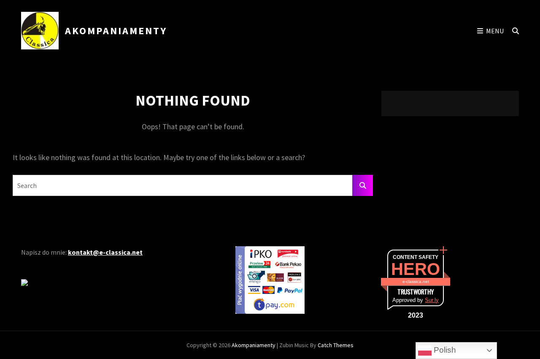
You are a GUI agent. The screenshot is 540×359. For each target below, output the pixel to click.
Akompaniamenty (116, 30)
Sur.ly (432, 300)
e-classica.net (415, 281)
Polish (444, 349)
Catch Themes (336, 345)
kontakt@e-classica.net (105, 252)
